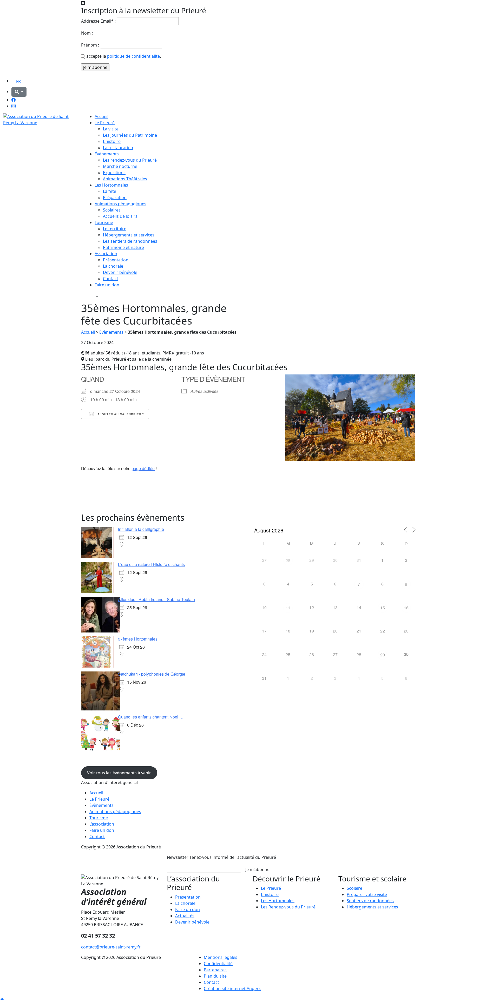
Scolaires (112, 210)
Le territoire (114, 229)
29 (382, 655)
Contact (110, 278)
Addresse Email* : (98, 21)
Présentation (115, 260)
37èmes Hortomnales (137, 639)
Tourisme (104, 222)
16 (406, 608)
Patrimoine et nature (123, 247)
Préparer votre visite (367, 894)
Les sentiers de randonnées (130, 241)
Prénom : (90, 45)
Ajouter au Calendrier (118, 414)
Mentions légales (220, 957)
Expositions (114, 172)
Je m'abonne (257, 869)
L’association (101, 824)
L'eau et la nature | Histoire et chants (151, 564)
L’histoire (112, 141)
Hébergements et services (128, 235)
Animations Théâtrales (125, 179)
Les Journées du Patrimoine (130, 135)
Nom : (87, 33)
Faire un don (107, 285)
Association (106, 253)
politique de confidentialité (133, 56)
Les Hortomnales (111, 185)
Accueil (101, 116)
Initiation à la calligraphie (141, 529)
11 (288, 608)
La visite (111, 129)
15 (382, 608)
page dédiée (143, 468)
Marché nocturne (120, 166)
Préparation (115, 197)
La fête (109, 191)
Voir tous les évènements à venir (119, 773)
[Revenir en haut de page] (2, 999)
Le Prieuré (105, 123)
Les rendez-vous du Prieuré (130, 160)
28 (288, 560)
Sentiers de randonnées (370, 901)
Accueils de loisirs (120, 216)
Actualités (184, 916)
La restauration (118, 147)
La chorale (113, 266)
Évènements (107, 154)
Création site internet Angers (232, 988)
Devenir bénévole (120, 272)
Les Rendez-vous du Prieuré (288, 907)
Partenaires (215, 970)
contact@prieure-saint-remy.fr (111, 947)
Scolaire (354, 888)
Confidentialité (218, 963)
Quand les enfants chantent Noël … (150, 717)
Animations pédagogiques (120, 204)
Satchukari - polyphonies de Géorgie (151, 674)
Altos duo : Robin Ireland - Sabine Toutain (156, 599)
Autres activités (205, 391)
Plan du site (215, 976)
